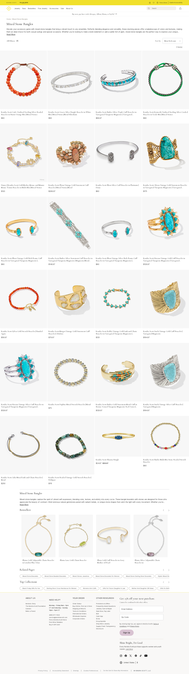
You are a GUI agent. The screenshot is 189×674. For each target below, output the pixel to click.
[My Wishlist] (153, 2)
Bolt (97, 614)
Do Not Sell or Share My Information (115, 670)
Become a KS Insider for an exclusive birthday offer (93, 15)
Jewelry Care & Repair (104, 608)
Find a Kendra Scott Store (58, 620)
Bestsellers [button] (32, 8)
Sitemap (76, 670)
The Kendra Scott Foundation (36, 606)
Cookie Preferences (91, 670)
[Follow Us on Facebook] (126, 656)
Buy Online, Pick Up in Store (82, 606)
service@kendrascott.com (58, 617)
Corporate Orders (79, 619)
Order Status (77, 603)
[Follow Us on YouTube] (145, 656)
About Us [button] (69, 8)
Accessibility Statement (60, 670)
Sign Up (126, 633)
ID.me (98, 619)
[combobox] (161, 8)
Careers (28, 608)
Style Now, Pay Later (103, 611)
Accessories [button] (54, 8)
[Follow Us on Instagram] (121, 656)
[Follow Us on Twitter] (131, 656)
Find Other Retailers (56, 622)
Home (9, 19)
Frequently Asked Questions (106, 606)
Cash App (99, 616)
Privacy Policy (134, 626)
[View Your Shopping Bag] (180, 8)
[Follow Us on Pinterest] (136, 656)
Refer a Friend (30, 611)
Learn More (129, 649)
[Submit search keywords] (149, 8)
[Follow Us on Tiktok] (141, 656)
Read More (11, 34)
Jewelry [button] (17, 8)
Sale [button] (62, 8)
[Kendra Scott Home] (11, 2)
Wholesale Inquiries (79, 616)
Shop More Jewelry (103, 624)
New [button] (24, 8)
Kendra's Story (31, 603)
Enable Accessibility (176, 2)
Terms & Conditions (79, 611)
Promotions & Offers (103, 603)
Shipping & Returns (79, 608)
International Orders (79, 614)
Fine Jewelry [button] (42, 8)
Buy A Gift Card (54, 624)
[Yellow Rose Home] (24, 2)
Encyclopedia (101, 621)
